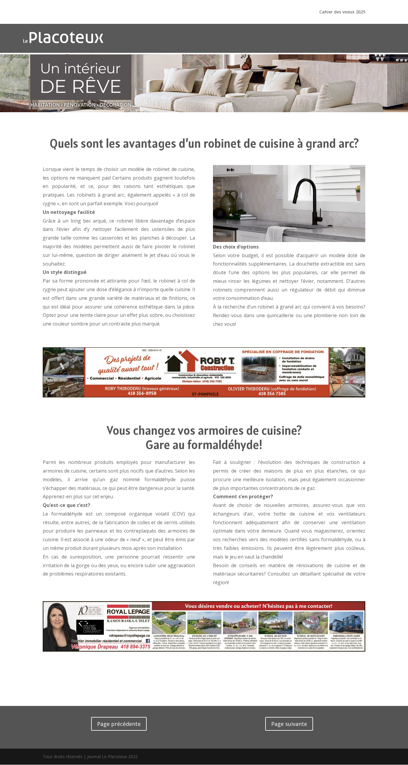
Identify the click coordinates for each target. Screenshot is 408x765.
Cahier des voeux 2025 (342, 12)
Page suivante (289, 723)
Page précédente (119, 723)
